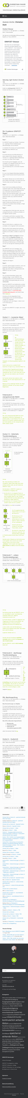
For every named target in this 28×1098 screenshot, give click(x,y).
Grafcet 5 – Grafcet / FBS (16, 914)
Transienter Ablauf (16, 1043)
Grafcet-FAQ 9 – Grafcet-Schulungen (11, 860)
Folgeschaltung (10, 1014)
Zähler (12, 1051)
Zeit (9, 1045)
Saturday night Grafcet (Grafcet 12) (13, 81)
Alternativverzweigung (11, 999)
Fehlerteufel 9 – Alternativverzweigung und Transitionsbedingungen (13, 900)
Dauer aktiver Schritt (16, 1006)
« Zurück (6, 807)
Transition (5, 1045)
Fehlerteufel (4, 1014)
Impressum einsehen (6, 1078)
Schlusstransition (8, 1030)
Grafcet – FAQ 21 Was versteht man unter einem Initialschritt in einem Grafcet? (13, 938)
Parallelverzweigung (8, 1026)
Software (12, 912)
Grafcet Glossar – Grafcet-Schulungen (11, 906)
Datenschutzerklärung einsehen (9, 1086)
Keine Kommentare (10, 85)
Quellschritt (17, 1026)
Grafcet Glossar (8, 29)
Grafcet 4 (9, 689)
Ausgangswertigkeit (8, 1002)
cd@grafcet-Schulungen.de (8, 986)
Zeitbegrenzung (8, 1047)
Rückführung (13, 1028)
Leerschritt (11, 1023)
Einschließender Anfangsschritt (9, 1010)
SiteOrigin (14, 1095)
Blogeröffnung (13, 923)
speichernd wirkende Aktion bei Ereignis (12, 1040)
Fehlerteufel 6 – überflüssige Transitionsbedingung (12, 654)
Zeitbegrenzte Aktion (17, 1045)
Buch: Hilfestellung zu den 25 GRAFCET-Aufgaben (14, 931)
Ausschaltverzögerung (15, 1004)
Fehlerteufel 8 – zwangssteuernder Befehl (11, 396)
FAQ (20, 1012)
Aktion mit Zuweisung (18, 997)
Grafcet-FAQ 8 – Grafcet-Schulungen (11, 874)
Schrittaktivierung (18, 1030)
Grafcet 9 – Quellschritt (10, 739)
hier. (17, 731)
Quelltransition (5, 1028)
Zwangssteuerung (6, 1051)
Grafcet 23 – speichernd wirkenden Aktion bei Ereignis (13, 821)
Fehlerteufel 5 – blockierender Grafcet (16, 921)
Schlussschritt (20, 1028)
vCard (13, 964)
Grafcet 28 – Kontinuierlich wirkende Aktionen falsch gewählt (13, 834)
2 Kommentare (9, 32)
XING (13, 952)
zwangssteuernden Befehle (13, 1049)
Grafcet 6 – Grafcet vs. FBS (14, 910)
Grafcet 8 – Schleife (14, 852)
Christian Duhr (6, 439)
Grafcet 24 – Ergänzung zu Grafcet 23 (14, 871)
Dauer (9, 1006)
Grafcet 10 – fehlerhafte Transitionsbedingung (11, 435)
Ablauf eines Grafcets (7, 997)
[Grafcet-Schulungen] (14, 5)
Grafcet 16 (8, 293)
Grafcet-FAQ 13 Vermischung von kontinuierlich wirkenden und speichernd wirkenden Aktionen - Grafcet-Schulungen (13, 843)
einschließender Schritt (10, 1012)
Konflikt (18, 1017)
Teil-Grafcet (8, 1043)
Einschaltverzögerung (10, 1008)
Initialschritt (11, 1017)
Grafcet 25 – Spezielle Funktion (17, 824)
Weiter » (23, 809)
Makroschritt (17, 1024)
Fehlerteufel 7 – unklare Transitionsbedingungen (10, 556)
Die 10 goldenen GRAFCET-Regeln (12, 132)
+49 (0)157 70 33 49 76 (7, 982)
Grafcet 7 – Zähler (14, 828)
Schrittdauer (5, 1033)
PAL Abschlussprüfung (10, 697)
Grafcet (16, 1014)
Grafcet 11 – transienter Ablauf (13, 317)
